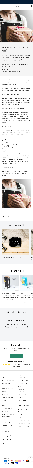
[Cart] (30, 7)
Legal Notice (21, 397)
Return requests (22, 384)
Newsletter (5, 411)
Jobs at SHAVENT (7, 425)
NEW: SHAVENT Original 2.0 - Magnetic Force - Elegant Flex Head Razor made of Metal (10, 295)
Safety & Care (6, 391)
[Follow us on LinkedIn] (11, 439)
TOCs (19, 386)
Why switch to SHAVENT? (11, 257)
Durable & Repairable (24, 427)
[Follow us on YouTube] (4, 439)
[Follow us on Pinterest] (11, 436)
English (5, 449)
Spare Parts (5, 394)
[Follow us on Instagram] (7, 436)
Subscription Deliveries (21, 390)
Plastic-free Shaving (24, 424)
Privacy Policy (22, 394)
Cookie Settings (22, 400)
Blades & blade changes (6, 385)
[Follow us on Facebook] (4, 436)
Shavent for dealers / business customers (8, 415)
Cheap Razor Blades (24, 421)
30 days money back (8, 381)
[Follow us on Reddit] (4, 443)
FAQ (3, 378)
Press (3, 419)
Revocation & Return (24, 381)
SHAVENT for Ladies (7, 388)
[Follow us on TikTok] (7, 439)
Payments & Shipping (24, 378)
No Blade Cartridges (24, 418)
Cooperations (6, 422)
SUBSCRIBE (16, 356)
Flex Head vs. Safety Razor (24, 411)
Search (4, 400)
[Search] (5, 6)
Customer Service (7, 408)
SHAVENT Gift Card (7, 397)
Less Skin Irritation (23, 415)
